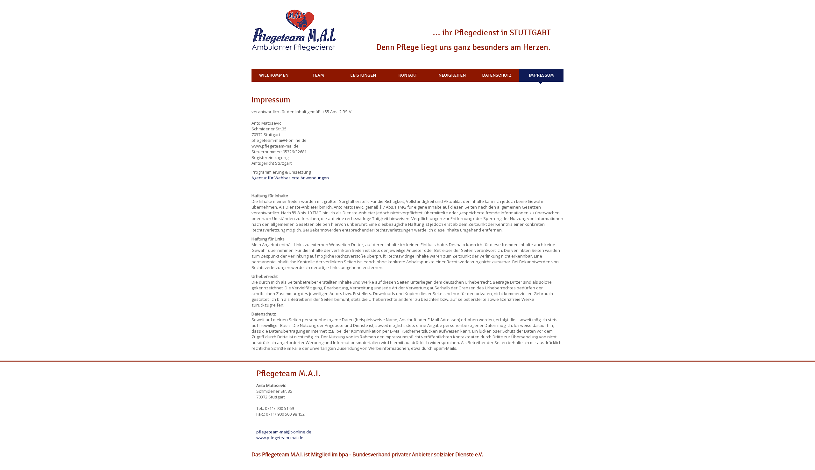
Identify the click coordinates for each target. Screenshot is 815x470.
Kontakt (407, 75)
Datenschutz (497, 75)
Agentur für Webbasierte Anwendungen (290, 178)
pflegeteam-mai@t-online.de (283, 432)
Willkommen (273, 75)
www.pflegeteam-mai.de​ (279, 437)
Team (318, 75)
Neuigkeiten (452, 75)
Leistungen (363, 75)
